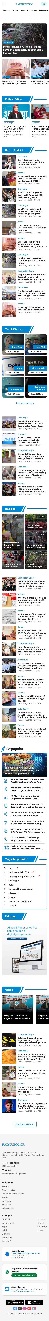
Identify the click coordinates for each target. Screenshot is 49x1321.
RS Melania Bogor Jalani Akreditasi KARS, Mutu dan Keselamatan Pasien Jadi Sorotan (30, 425)
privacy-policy (8, 1190)
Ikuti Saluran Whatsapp (24, 1275)
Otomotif (6, 1241)
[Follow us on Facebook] (15, 1308)
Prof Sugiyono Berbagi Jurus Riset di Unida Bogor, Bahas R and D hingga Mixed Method (31, 293)
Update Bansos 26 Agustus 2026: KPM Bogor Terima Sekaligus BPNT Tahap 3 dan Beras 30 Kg (31, 490)
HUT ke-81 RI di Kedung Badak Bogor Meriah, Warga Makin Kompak (25, 798)
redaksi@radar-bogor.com (14, 1173)
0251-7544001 (8, 1166)
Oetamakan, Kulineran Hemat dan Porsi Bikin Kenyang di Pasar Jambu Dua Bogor (32, 731)
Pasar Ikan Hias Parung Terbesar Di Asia (12, 545)
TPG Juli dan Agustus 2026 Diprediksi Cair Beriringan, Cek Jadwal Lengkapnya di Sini (22, 770)
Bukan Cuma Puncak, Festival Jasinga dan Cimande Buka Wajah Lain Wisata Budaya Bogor (31, 585)
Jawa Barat (42, 1226)
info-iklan (6, 1201)
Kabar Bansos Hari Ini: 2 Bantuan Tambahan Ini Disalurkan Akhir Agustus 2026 (32, 244)
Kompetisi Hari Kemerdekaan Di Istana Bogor (34, 527)
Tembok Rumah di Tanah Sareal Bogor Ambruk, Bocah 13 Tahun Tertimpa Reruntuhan (32, 715)
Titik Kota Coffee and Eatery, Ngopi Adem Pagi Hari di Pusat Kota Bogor (32, 1073)
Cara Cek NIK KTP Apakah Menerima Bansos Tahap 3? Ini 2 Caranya (32, 227)
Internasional (8, 1223)
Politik (4, 1230)
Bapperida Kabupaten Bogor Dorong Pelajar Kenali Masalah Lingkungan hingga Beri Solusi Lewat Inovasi (31, 278)
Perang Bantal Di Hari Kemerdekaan (35, 546)
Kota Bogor (23, 205)
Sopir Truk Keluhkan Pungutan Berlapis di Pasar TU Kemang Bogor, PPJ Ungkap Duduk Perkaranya (32, 1058)
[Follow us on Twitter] (20, 1308)
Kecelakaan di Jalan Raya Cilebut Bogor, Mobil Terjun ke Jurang (32, 260)
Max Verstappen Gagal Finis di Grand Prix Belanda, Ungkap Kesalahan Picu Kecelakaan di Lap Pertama (32, 1107)
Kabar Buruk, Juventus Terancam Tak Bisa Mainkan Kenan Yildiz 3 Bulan (31, 162)
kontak (5, 1197)
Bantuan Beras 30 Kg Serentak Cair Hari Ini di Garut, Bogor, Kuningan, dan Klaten (32, 616)
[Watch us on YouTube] (29, 1308)
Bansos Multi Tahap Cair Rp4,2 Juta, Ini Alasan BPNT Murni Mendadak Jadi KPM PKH (32, 178)
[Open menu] (4, 4)
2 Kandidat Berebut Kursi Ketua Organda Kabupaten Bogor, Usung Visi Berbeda (31, 456)
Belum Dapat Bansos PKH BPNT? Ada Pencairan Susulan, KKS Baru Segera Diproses (32, 633)
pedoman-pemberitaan (13, 1193)
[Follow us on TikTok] (34, 1308)
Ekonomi (21, 434)
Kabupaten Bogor (26, 271)
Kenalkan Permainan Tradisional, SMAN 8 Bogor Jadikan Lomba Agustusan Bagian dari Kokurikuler (27, 790)
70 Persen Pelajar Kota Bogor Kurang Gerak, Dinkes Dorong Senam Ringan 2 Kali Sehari (32, 472)
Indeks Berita (8, 1208)
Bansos (21, 172)
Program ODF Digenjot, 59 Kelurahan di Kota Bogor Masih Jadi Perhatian (15, 130)
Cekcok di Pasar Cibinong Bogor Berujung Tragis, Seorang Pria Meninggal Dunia (32, 1040)
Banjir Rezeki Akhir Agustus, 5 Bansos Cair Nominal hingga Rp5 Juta (31, 698)
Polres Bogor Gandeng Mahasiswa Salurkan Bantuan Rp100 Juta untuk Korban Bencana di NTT (32, 650)
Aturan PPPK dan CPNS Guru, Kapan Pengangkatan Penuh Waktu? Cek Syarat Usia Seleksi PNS (31, 667)
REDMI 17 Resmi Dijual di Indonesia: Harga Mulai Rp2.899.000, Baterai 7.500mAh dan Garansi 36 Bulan (30, 442)
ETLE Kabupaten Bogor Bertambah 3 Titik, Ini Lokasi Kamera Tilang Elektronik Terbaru (27, 824)
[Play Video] (17, 1003)
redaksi (5, 1186)
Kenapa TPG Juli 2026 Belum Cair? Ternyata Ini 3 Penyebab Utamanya (28, 805)
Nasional (6, 1219)
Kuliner (21, 725)
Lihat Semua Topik (24, 403)
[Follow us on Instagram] (24, 1308)
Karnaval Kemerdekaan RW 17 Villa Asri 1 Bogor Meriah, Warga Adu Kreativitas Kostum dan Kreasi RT (27, 782)
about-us (6, 1204)
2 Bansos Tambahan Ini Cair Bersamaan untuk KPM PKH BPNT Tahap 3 (31, 1089)
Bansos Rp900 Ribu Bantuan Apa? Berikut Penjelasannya (14, 82)
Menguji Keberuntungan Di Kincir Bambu (35, 566)
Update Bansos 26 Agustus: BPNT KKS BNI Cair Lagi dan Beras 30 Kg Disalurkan (31, 682)
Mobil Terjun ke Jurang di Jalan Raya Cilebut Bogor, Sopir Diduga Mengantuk (23, 50)
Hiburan (40, 1223)
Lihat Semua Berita (24, 1124)
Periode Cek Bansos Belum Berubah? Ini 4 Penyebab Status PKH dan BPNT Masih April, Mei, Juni (27, 849)
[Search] (44, 4)
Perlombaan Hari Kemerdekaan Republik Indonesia (13, 566)
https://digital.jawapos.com (22, 1291)
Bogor (4, 1226)
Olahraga (22, 156)
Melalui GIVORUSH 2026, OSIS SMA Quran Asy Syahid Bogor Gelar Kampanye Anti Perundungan (27, 815)
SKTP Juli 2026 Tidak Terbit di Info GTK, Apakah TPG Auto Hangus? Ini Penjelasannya (27, 832)
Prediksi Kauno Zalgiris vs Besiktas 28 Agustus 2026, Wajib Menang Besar (30, 195)
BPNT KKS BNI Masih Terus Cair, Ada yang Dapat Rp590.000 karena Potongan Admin (32, 600)
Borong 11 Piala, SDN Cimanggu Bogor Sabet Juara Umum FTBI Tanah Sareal (25, 840)
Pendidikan (23, 287)
